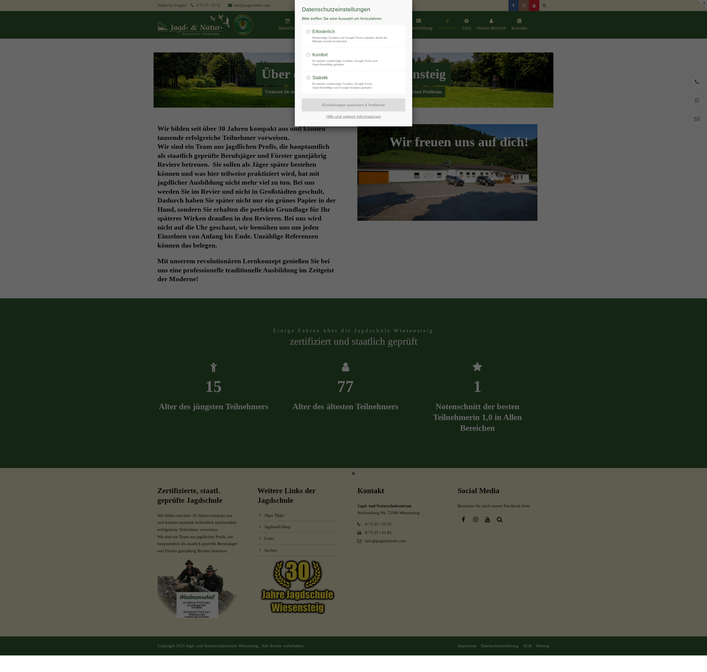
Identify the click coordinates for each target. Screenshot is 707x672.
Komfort (320, 54)
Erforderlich (323, 31)
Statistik (320, 77)
